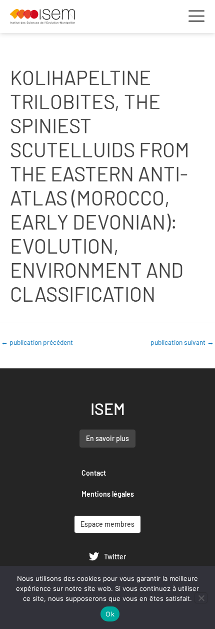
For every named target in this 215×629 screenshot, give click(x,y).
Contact (94, 473)
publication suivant (182, 342)
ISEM (107, 408)
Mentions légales (108, 494)
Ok (110, 614)
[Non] (201, 597)
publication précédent (37, 342)
